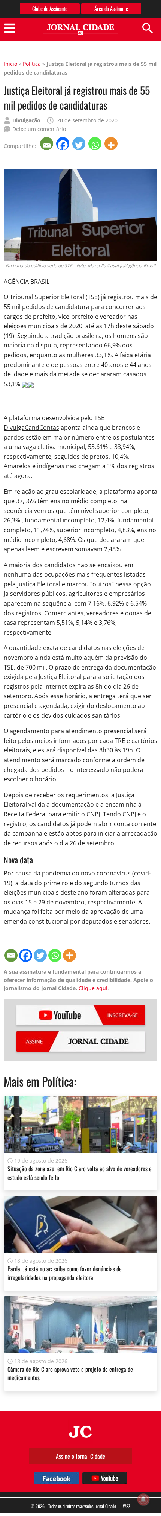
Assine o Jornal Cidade (80, 1456)
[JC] (80, 1431)
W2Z (126, 1506)
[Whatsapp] (95, 143)
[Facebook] (63, 143)
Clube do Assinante (49, 8)
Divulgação (26, 120)
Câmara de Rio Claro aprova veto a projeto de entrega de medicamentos (70, 1373)
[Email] (47, 143)
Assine (80, 1041)
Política (32, 63)
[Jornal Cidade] (80, 29)
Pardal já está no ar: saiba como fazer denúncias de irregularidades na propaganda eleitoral (64, 1273)
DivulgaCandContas (31, 427)
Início (10, 63)
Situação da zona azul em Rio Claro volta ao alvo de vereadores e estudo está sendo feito (79, 1172)
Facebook (56, 1478)
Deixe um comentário (39, 128)
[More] (111, 143)
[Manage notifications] (143, 1499)
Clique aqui (93, 988)
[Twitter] (79, 143)
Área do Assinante (111, 8)
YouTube (80, 1015)
